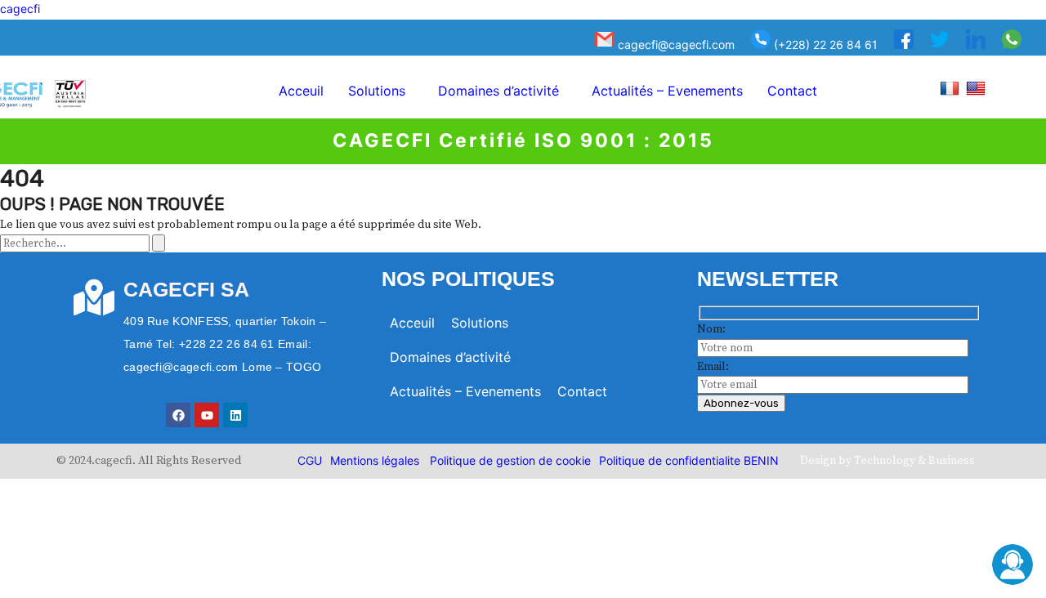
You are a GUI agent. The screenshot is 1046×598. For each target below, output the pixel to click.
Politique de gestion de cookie (510, 460)
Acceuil (301, 91)
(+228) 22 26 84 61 (824, 44)
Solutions (376, 91)
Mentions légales (374, 460)
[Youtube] (206, 415)
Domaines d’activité (498, 91)
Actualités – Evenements (667, 91)
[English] (978, 88)
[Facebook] (178, 415)
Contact (792, 91)
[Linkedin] (235, 415)
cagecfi (20, 9)
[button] (381, 90)
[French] (951, 88)
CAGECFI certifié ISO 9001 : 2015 (523, 140)
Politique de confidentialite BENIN (689, 460)
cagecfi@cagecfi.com (675, 44)
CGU (309, 460)
